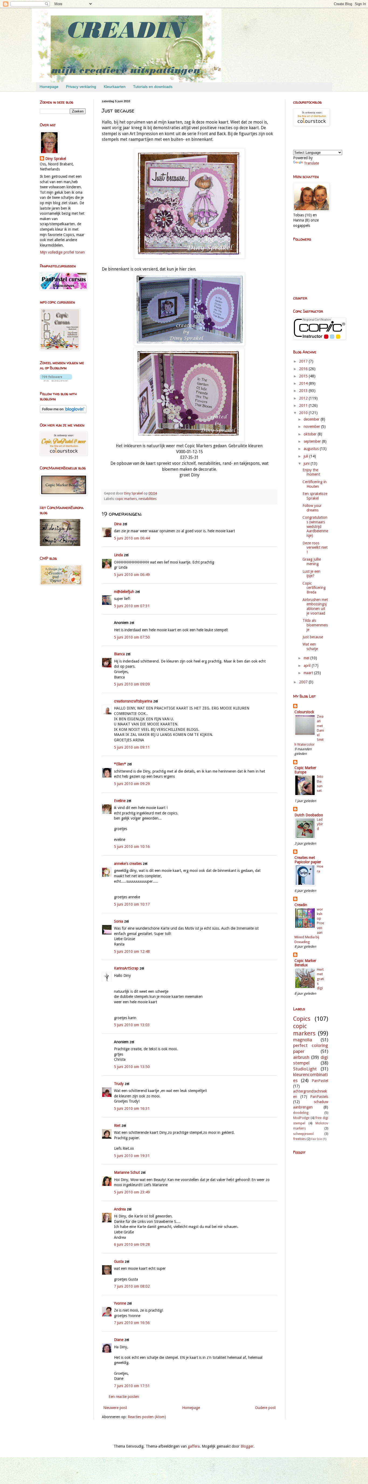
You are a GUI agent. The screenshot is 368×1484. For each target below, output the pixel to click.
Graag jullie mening (312, 561)
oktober (311, 434)
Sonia (118, 921)
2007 (304, 682)
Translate (311, 163)
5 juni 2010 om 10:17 (132, 904)
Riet (117, 1125)
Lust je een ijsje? (311, 573)
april (308, 665)
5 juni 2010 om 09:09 (132, 684)
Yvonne (120, 1303)
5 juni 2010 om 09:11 (132, 747)
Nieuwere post (115, 1407)
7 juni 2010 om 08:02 (132, 1286)
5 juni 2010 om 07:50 (132, 637)
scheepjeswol (303, 1134)
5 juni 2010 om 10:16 (132, 846)
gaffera (194, 1446)
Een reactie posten (124, 1396)
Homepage (49, 86)
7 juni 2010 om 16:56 (132, 1323)
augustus (312, 448)
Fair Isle (316, 1139)
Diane (118, 1340)
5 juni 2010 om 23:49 (132, 1192)
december (312, 419)
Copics (301, 1018)
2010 (304, 413)
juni (307, 463)
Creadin (300, 905)
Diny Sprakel (55, 158)
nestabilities (147, 499)
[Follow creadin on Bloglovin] (56, 380)
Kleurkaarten (115, 86)
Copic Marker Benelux (305, 962)
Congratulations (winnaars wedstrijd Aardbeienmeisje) (315, 526)
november (312, 426)
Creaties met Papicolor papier (307, 859)
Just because (313, 637)
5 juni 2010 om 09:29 (132, 784)
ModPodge (301, 1118)
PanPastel (320, 1081)
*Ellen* (120, 764)
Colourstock (304, 712)
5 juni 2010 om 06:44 (132, 538)
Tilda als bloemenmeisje (315, 625)
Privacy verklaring (81, 86)
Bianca (119, 654)
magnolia (302, 1039)
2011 (304, 405)
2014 (304, 383)
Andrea (120, 1209)
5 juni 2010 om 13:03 (132, 1025)
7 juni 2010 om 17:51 (132, 1386)
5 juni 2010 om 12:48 (132, 951)
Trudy (119, 1084)
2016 (304, 369)
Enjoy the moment (311, 472)
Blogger (247, 1446)
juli (306, 456)
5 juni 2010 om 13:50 (132, 1067)
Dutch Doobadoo (308, 815)
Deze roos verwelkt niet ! (315, 547)
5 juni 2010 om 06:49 (132, 574)
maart (309, 673)
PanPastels (319, 1096)
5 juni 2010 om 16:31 (132, 1108)
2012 (304, 398)
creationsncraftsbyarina (133, 701)
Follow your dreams (312, 507)
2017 (304, 361)
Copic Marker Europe (305, 770)
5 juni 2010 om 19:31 (132, 1156)
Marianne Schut (127, 1172)
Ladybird (320, 824)
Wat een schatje (310, 646)
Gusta (119, 1261)
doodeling (300, 1113)
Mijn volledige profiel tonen (62, 252)
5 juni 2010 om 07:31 (132, 606)
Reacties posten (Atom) (147, 1417)
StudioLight (305, 1069)
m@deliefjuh (124, 591)
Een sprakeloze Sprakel (315, 496)
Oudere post (265, 1407)
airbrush (301, 1057)
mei (307, 658)
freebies (299, 1139)
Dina (117, 524)
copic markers (126, 499)
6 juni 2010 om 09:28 (132, 1244)
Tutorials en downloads (152, 86)
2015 (304, 376)
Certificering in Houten (315, 484)
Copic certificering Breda (314, 588)
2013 (304, 390)
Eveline (120, 801)
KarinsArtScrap (126, 968)
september (313, 441)
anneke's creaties (128, 863)
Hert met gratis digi (320, 978)
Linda (118, 555)
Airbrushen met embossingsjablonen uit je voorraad (315, 606)
